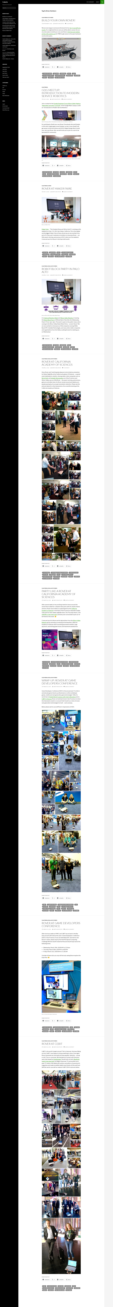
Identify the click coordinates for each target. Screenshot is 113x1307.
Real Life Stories (52, 266)
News (49, 185)
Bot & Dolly (45, 378)
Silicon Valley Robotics (66, 318)
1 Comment (66, 367)
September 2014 (6, 67)
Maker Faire (45, 229)
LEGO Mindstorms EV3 (48, 75)
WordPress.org (5, 110)
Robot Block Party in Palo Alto (60, 270)
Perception (69, 75)
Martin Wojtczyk (59, 23)
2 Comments (69, 23)
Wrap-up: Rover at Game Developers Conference (60, 682)
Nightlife (77, 663)
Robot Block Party (49, 320)
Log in (3, 104)
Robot (44, 77)
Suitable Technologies (57, 378)
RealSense (77, 75)
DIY (49, 17)
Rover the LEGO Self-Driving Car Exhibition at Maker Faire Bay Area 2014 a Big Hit (8, 27)
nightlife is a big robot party (49, 614)
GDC (76, 904)
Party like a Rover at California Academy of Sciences (59, 594)
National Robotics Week (51, 318)
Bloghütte (76, 1059)
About (97, 1)
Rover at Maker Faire (57, 188)
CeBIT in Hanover (47, 699)
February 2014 (5, 77)
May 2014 (4, 71)
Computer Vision (47, 73)
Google (62, 172)
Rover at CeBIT (52, 1043)
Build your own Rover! (58, 20)
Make (51, 17)
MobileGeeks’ (57, 1059)
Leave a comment (67, 99)
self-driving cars (60, 77)
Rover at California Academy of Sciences (57, 363)
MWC (58, 908)
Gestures (56, 73)
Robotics (51, 77)
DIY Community (90, 1)
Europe (4, 89)
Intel (69, 73)
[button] (55, 400)
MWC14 (63, 908)
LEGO (74, 73)
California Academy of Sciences (59, 572)
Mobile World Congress (49, 908)
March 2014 (5, 75)
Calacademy (46, 572)
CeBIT (44, 904)
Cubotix (5, 2)
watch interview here (48, 1061)
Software (68, 256)
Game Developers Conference (65, 904)
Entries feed (5, 106)
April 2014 (4, 73)
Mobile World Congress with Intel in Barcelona (62, 697)
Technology (57, 176)
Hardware (63, 73)
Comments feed (5, 108)
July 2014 (4, 69)
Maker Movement (60, 75)
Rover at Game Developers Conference (61, 924)
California (45, 17)
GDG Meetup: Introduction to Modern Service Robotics (60, 93)
